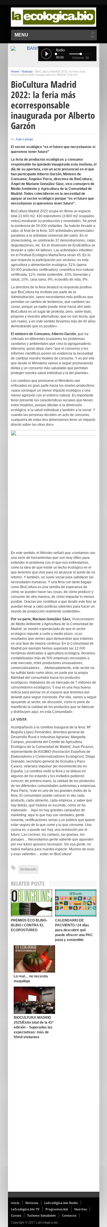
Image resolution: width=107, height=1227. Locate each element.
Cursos (16, 1215)
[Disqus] (53, 1117)
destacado (28, 869)
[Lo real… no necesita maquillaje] (34, 959)
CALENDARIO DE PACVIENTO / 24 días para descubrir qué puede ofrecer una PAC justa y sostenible (74, 930)
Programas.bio (56, 1209)
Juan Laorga (24, 139)
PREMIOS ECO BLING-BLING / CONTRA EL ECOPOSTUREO (29, 925)
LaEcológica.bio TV (25, 1209)
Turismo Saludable (41, 1215)
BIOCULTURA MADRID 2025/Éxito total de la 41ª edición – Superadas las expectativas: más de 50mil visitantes (33, 1027)
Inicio (15, 1203)
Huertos (80, 1209)
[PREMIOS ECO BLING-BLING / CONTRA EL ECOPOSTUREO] (31, 903)
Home (15, 71)
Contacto (69, 1215)
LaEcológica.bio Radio (61, 1203)
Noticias (27, 71)
